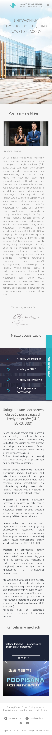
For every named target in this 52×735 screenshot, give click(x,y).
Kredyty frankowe (11, 710)
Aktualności (34, 710)
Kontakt (44, 710)
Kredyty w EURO (26, 369)
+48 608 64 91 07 (15, 718)
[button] (6, 661)
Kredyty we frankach (29, 358)
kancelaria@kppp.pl (36, 718)
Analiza (23, 710)
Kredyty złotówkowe (29, 379)
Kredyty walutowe (36, 707)
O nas (24, 707)
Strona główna (13, 707)
